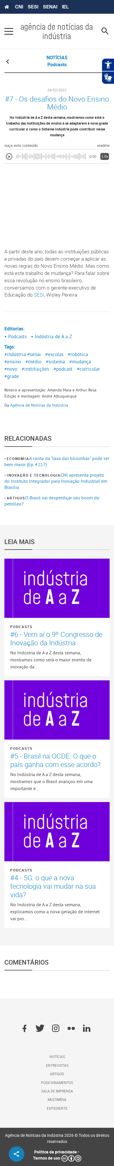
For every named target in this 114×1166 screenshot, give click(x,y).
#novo (10, 369)
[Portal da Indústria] (6, 7)
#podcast (62, 369)
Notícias (57, 1057)
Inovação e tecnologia (34, 475)
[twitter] (40, 1028)
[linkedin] (86, 1028)
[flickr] (71, 1028)
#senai (34, 354)
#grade (11, 376)
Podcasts (21, 627)
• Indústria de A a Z (51, 336)
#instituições (35, 369)
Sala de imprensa (57, 1091)
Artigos (16, 498)
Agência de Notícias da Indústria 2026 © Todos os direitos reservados (57, 1138)
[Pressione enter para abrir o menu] (8, 31)
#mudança (80, 362)
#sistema (55, 362)
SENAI (50, 6)
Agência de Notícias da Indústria (39, 405)
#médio (33, 362)
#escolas (54, 354)
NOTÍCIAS (57, 57)
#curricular (88, 369)
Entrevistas (57, 1065)
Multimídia (57, 1099)
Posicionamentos (57, 1082)
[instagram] (56, 1028)
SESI (33, 6)
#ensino (12, 362)
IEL (65, 6)
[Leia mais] (57, 588)
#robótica (78, 354)
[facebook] (24, 1028)
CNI (19, 6)
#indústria (15, 354)
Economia (18, 458)
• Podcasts (15, 336)
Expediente (57, 1108)
